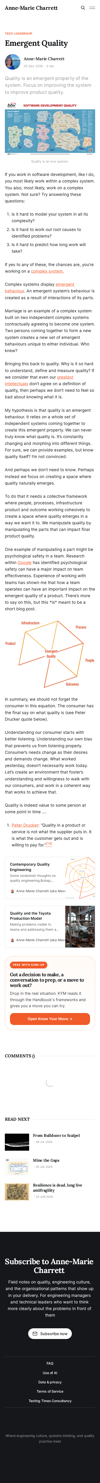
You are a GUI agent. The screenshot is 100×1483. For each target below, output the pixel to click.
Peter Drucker (25, 825)
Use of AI (50, 1373)
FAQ (50, 1363)
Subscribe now (53, 1333)
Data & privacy (50, 1382)
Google (25, 562)
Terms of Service (50, 1391)
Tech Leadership (18, 33)
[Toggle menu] (92, 7)
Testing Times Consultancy (50, 1401)
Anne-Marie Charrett (31, 7)
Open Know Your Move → (50, 1019)
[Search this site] (83, 7)
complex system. (47, 271)
